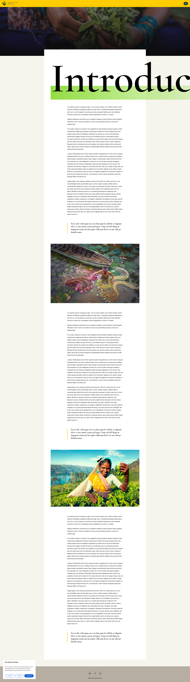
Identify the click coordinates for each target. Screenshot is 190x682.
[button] (186, 3)
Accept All (29, 676)
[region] (19, 669)
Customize (9, 676)
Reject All (19, 676)
